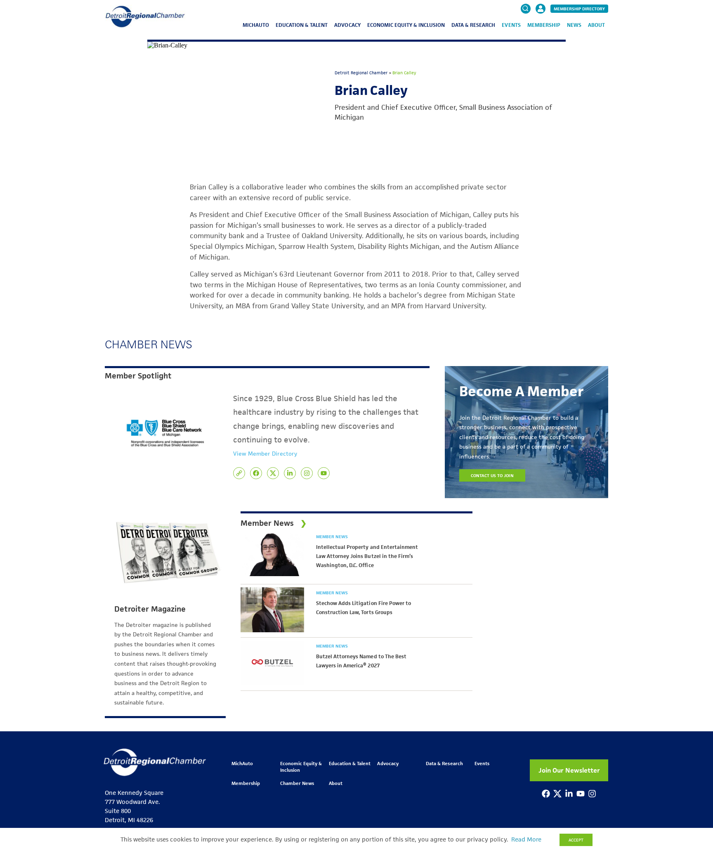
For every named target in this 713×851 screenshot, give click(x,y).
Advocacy (347, 24)
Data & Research (473, 24)
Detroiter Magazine (150, 609)
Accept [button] (576, 840)
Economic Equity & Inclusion (406, 24)
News (574, 24)
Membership (543, 24)
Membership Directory (579, 9)
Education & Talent (302, 24)
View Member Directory (265, 453)
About (596, 24)
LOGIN (540, 34)
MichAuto (256, 24)
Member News (332, 536)
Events (511, 24)
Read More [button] (526, 839)
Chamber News (297, 783)
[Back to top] (693, 801)
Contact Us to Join (492, 475)
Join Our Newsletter (569, 770)
